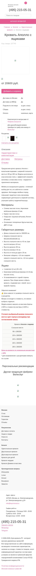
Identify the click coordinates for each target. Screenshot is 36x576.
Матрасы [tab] (18, 159)
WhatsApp (5, 528)
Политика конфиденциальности (12, 566)
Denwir (3, 478)
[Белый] (4, 138)
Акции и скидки (6, 434)
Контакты (4, 440)
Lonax (3, 475)
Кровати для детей (8, 457)
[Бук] (8, 137)
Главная (7, 27)
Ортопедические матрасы (10, 469)
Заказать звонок (7, 525)
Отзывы (4, 422)
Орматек (4, 484)
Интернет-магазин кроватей (13, 5)
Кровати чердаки (7, 460)
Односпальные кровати (9, 448)
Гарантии (4, 419)
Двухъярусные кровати (9, 454)
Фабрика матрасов (14, 122)
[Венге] (12, 138)
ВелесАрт (11, 129)
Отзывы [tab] (4, 163)
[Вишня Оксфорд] (16, 137)
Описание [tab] (5, 149)
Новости (4, 437)
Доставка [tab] (5, 159)
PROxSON (5, 472)
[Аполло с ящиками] (15, 60)
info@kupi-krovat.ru (12, 503)
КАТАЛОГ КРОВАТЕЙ (18, 21)
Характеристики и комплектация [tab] (9, 154)
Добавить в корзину (12, 91)
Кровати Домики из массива (11, 463)
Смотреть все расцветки (10, 143)
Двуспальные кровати (9, 451)
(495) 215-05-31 (20, 10)
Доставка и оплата (8, 431)
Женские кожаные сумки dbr (11, 569)
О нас (3, 413)
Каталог (15, 27)
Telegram (4, 530)
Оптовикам (5, 416)
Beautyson (5, 481)
